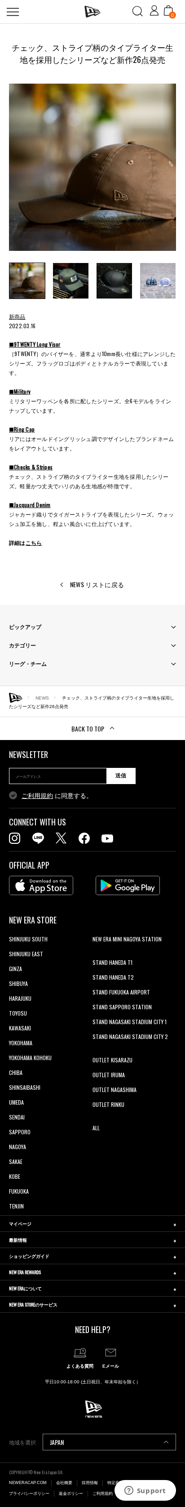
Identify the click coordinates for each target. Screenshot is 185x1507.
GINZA (15, 968)
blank (98, 954)
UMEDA (16, 1102)
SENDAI (17, 1117)
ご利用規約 (37, 795)
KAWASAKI (20, 1028)
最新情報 (18, 1239)
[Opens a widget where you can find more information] (145, 1491)
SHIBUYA (18, 983)
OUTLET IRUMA (108, 1075)
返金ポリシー (71, 1493)
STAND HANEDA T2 (113, 977)
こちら (34, 542)
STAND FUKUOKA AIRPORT (121, 992)
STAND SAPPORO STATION (122, 1007)
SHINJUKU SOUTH (28, 939)
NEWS (42, 697)
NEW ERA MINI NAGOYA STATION (127, 939)
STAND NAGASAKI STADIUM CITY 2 (130, 1036)
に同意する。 (57, 795)
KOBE (14, 1176)
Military (22, 391)
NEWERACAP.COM (28, 1482)
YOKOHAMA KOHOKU (30, 1057)
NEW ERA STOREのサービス (33, 1304)
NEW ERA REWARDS (25, 1272)
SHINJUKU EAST (26, 954)
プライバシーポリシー (29, 1493)
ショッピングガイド (29, 1256)
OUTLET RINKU (108, 1104)
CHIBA (15, 1072)
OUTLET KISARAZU (112, 1060)
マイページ (20, 1223)
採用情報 (90, 1482)
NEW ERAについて (25, 1288)
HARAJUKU (20, 998)
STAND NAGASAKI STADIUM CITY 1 (129, 1021)
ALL (96, 1128)
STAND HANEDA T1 (112, 962)
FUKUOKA (19, 1191)
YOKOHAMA (20, 1043)
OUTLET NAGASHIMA (114, 1089)
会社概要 (64, 1482)
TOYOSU (18, 1013)
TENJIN (16, 1206)
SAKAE (15, 1161)
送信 (120, 775)
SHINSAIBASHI (24, 1087)
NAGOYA (17, 1146)
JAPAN (57, 1442)
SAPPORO (20, 1132)
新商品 (17, 316)
